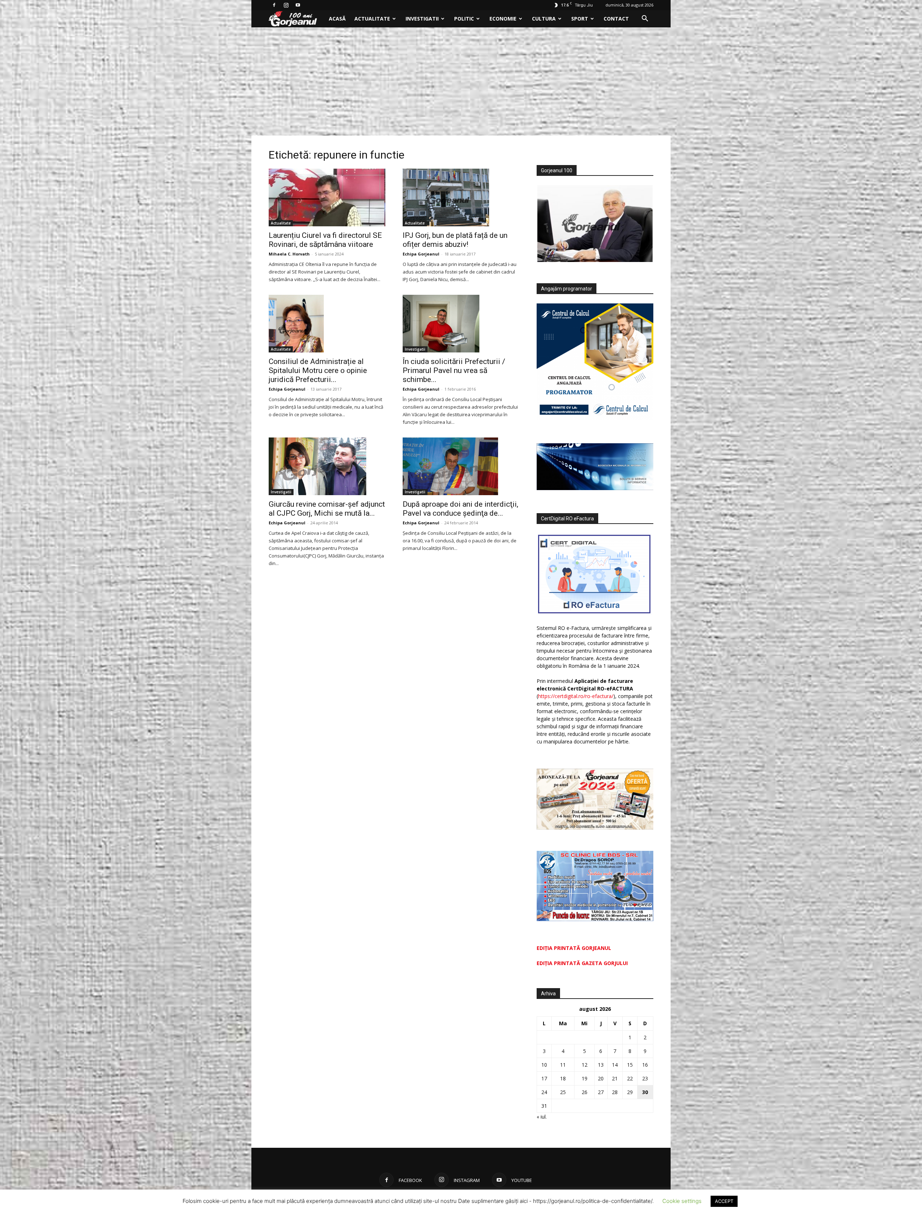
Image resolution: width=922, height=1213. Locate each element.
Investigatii (422, 18)
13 (601, 1064)
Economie (502, 18)
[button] (644, 19)
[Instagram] (286, 5)
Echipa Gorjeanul (421, 254)
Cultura (544, 18)
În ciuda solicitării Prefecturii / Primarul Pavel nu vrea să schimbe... (454, 370)
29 (630, 1092)
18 (563, 1078)
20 (601, 1078)
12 (584, 1064)
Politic (464, 18)
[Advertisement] (461, 81)
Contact (616, 18)
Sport (579, 18)
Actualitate (372, 18)
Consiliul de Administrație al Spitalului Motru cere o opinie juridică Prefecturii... (318, 370)
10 (544, 1064)
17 (544, 1078)
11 (563, 1064)
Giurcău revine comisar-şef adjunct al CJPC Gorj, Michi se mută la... (327, 508)
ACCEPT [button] (724, 1201)
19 (584, 1078)
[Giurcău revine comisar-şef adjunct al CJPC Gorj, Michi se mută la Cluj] (327, 466)
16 (645, 1064)
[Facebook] (274, 5)
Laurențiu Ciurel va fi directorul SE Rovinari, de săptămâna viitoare (325, 240)
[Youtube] (297, 5)
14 (615, 1064)
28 (615, 1092)
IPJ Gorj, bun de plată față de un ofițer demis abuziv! (455, 240)
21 (615, 1078)
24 (544, 1092)
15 (630, 1064)
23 (645, 1078)
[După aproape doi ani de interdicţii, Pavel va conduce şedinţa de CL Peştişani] (461, 466)
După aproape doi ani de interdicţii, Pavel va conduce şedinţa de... (460, 508)
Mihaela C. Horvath (289, 254)
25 (563, 1092)
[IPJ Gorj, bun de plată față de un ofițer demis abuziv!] (461, 197)
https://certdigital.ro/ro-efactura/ (575, 696)
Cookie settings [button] (682, 1201)
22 (630, 1078)
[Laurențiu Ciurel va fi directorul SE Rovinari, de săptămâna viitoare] (327, 197)
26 (584, 1092)
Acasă (337, 18)
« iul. (542, 1116)
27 (601, 1092)
